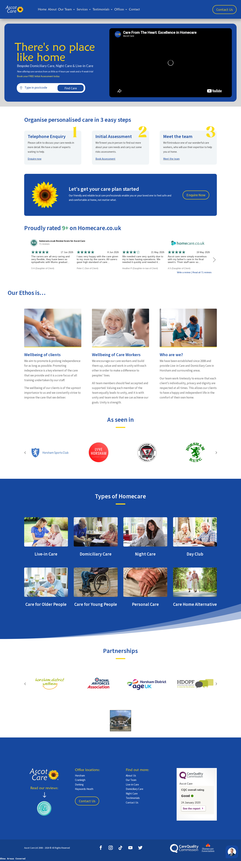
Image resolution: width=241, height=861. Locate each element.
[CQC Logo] (191, 778)
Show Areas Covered (12, 858)
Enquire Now (195, 195)
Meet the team (171, 158)
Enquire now (34, 158)
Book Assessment (105, 158)
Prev (25, 452)
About (52, 9)
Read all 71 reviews (202, 272)
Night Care (132, 793)
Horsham (80, 775)
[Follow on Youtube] (130, 848)
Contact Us (224, 9)
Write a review (184, 272)
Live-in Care (132, 784)
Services (82, 9)
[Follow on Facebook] (101, 848)
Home (42, 9)
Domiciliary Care (134, 789)
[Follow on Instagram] (110, 848)
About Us (131, 775)
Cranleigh (80, 780)
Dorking (79, 784)
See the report (191, 808)
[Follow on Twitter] (140, 848)
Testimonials (101, 9)
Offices (119, 9)
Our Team (65, 9)
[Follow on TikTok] (120, 848)
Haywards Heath (84, 789)
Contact (134, 9)
